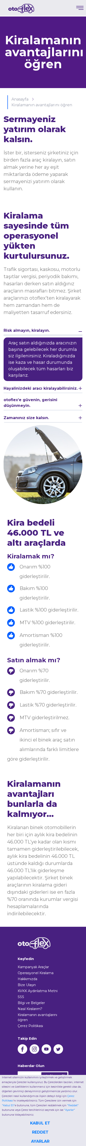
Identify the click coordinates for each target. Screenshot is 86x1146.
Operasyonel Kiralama (36, 973)
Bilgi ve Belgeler (31, 1003)
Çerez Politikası (30, 1026)
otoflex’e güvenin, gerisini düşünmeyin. (30, 403)
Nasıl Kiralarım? (30, 1009)
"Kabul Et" (8, 1105)
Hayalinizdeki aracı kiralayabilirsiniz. (41, 388)
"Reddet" (73, 1105)
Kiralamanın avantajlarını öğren (41, 105)
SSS (21, 997)
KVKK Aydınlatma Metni (38, 991)
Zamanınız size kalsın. (26, 418)
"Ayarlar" (69, 1110)
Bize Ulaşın (27, 985)
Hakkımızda (27, 979)
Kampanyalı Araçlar (33, 967)
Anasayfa (20, 99)
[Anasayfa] (21, 8)
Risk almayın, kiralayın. (27, 330)
